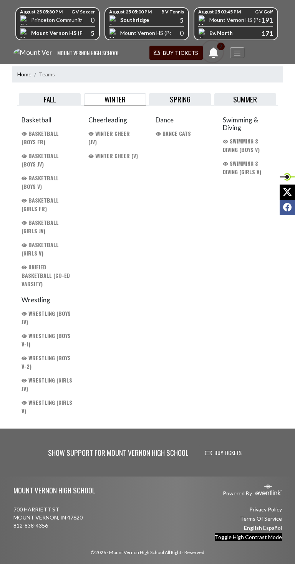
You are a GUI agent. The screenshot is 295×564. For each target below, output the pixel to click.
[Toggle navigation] (237, 52)
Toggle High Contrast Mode (248, 537)
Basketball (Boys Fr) (40, 137)
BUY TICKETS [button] (228, 453)
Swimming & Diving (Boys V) (241, 145)
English (253, 527)
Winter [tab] (115, 99)
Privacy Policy (265, 509)
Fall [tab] (50, 99)
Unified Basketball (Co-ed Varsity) (46, 275)
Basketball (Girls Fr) (40, 204)
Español (272, 527)
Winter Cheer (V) (116, 156)
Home (24, 74)
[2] (213, 55)
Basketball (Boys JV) (40, 160)
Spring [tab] (180, 99)
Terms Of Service (261, 518)
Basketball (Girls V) (40, 249)
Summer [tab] (245, 99)
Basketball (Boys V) (40, 182)
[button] (176, 53)
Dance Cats (176, 133)
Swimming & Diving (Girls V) (242, 167)
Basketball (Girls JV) (40, 226)
